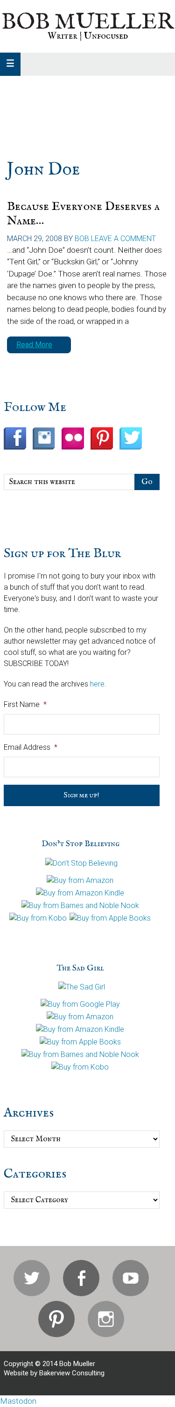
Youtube (130, 1278)
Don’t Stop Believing (80, 844)
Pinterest (56, 1319)
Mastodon (18, 1401)
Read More (34, 344)
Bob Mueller (87, 22)
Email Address (30, 747)
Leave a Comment (123, 238)
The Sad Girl (80, 968)
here (97, 684)
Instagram (106, 1319)
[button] (10, 64)
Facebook (81, 1278)
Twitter (32, 1278)
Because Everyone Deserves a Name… (83, 214)
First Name (25, 704)
